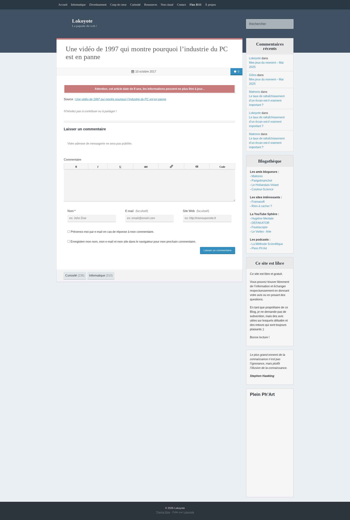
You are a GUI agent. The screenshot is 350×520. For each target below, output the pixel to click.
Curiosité (135, 4)
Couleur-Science (262, 189)
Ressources (150, 4)
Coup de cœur (118, 4)
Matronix (254, 91)
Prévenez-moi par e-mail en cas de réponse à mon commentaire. (112, 231)
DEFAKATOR (260, 222)
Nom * (71, 211)
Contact (181, 4)
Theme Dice (163, 512)
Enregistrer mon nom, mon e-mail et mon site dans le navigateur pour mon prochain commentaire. (133, 241)
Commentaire (72, 159)
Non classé (167, 4)
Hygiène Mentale (263, 218)
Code (222, 166)
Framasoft (258, 201)
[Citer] (196, 166)
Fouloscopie (260, 227)
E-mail (129, 211)
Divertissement (97, 4)
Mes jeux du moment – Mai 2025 (266, 65)
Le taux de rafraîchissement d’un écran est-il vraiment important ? (267, 100)
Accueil (62, 4)
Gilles (252, 75)
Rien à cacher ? (262, 206)
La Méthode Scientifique (267, 244)
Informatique (78, 4)
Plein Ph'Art (259, 248)
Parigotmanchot (262, 180)
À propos (210, 4)
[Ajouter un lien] (171, 166)
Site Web (189, 211)
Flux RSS (195, 4)
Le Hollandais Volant (265, 184)
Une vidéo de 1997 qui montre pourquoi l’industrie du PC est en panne (147, 53)
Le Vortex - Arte (261, 231)
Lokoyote (82, 21)
